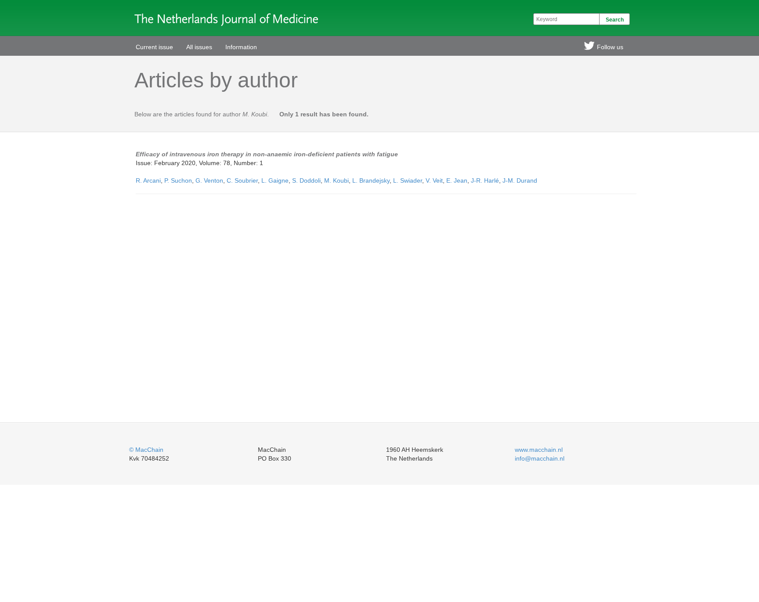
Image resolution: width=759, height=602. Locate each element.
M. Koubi (336, 180)
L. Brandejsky (371, 180)
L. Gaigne (275, 180)
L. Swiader (407, 180)
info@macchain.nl (539, 458)
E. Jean (456, 180)
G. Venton (209, 180)
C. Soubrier (242, 180)
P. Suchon (178, 180)
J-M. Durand (519, 180)
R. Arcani (148, 180)
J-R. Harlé (485, 180)
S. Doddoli (306, 180)
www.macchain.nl (539, 449)
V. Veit (434, 180)
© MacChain (146, 449)
